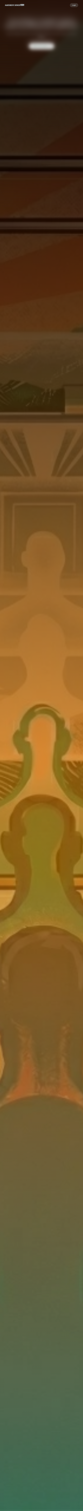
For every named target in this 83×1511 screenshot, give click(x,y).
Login (74, 5)
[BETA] (12, 5)
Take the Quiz (40, 46)
